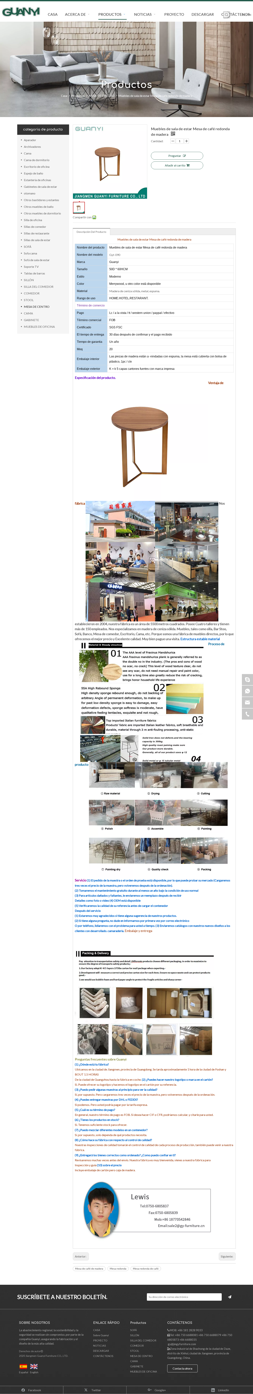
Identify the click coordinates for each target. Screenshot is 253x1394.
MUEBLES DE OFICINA (39, 326)
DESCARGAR (101, 1350)
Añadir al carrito (175, 165)
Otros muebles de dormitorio (42, 213)
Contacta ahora (182, 1368)
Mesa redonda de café (146, 1268)
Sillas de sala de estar (37, 240)
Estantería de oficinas (37, 180)
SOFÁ (27, 246)
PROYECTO (100, 1340)
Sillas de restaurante (36, 233)
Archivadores (32, 146)
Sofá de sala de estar (37, 260)
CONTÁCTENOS (103, 1356)
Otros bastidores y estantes (41, 200)
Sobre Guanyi (101, 1335)
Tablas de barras (34, 273)
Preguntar (174, 155)
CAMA (28, 313)
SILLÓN (29, 280)
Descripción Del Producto (91, 231)
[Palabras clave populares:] (226, 14)
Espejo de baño (33, 173)
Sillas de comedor (35, 226)
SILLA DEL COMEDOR (38, 286)
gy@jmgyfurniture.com (182, 1344)
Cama (27, 153)
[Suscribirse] (230, 1297)
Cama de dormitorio (36, 160)
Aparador (30, 140)
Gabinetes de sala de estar (40, 186)
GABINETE (31, 320)
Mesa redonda (118, 1268)
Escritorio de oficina (36, 166)
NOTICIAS (99, 1345)
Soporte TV (31, 266)
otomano (29, 193)
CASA (96, 1330)
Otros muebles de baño (39, 206)
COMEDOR (31, 293)
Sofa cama (30, 253)
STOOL (29, 300)
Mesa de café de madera (89, 1268)
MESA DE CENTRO (36, 306)
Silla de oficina (33, 220)
